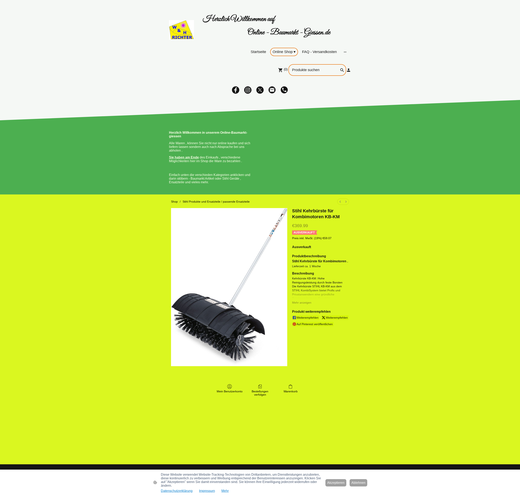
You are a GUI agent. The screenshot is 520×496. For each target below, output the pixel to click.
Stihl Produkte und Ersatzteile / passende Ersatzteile (216, 201)
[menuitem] (340, 202)
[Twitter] (260, 90)
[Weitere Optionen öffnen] (345, 52)
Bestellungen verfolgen (260, 393)
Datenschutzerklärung (177, 491)
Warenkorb (291, 391)
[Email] (272, 90)
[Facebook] (235, 90)
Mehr (225, 491)
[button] (342, 70)
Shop (174, 201)
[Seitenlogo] (181, 30)
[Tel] (284, 90)
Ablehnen (358, 482)
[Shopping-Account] (348, 70)
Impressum (207, 491)
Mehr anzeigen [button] (301, 302)
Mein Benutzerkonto (230, 391)
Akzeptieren (335, 482)
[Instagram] (247, 90)
